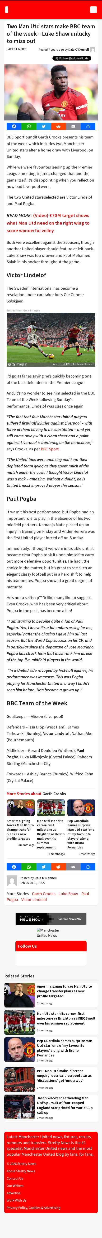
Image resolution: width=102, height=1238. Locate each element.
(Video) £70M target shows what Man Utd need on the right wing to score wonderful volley (48, 223)
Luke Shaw (68, 894)
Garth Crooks (43, 894)
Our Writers (15, 1185)
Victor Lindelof (34, 900)
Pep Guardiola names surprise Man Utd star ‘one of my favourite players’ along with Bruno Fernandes (80, 834)
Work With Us (16, 1200)
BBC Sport (50, 449)
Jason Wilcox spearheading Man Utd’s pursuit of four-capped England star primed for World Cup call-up (65, 1105)
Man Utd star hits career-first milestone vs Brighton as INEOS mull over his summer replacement (51, 834)
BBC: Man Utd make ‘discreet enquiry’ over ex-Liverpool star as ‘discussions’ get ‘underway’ (64, 1076)
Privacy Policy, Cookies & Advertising (33, 1207)
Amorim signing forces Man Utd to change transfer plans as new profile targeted (20, 830)
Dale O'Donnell (78, 50)
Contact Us (15, 1178)
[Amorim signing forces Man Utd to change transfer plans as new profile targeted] (21, 807)
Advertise (13, 1193)
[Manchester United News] (51, 932)
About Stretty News (21, 1171)
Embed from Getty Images (23, 310)
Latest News (17, 49)
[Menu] (6, 9)
